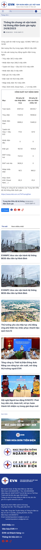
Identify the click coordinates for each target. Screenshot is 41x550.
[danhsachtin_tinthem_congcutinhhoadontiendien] (20, 437)
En (38, 11)
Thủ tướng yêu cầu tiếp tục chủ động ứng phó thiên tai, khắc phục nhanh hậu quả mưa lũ (20, 328)
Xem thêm (4, 414)
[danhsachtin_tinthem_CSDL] (20, 464)
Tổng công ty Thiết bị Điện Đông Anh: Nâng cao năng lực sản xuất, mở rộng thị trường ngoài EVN (19, 365)
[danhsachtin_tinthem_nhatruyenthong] (20, 452)
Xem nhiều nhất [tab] (17, 226)
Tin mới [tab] (4, 226)
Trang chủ (4, 15)
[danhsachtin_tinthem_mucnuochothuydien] (20, 423)
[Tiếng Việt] (20, 4)
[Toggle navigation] (3, 11)
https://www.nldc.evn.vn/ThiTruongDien (16, 194)
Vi (36, 11)
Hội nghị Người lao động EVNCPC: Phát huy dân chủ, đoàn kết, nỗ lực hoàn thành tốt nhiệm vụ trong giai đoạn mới (20, 403)
